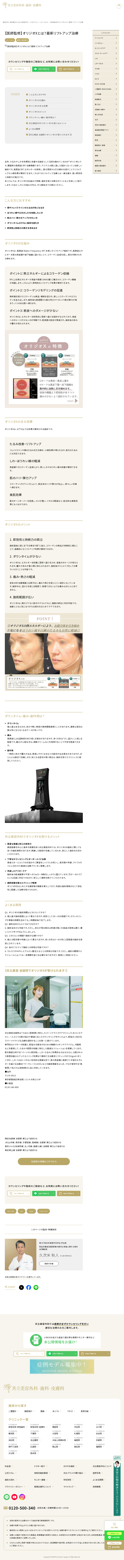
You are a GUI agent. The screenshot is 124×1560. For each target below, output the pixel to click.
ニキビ (97, 74)
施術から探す (17, 1405)
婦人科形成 (99, 114)
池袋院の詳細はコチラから (44, 1161)
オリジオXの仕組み (37, 100)
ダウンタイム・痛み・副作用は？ (42, 117)
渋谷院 (78, 1426)
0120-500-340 (22, 1508)
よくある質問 (34, 128)
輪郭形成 (98, 161)
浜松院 (12, 1439)
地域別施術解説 (41, 1473)
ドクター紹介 (39, 1466)
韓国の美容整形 (22, 40)
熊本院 (34, 1452)
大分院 (12, 1452)
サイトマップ (68, 1486)
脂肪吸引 (28, 1411)
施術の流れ (9, 1479)
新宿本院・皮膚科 (37, 1426)
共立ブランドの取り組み (73, 1473)
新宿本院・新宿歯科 (16, 1426)
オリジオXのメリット (37, 111)
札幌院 (78, 1432)
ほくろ (97, 79)
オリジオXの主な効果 (38, 105)
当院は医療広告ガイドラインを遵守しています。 (23, 1277)
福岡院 (100, 1445)
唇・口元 (98, 104)
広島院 (34, 1445)
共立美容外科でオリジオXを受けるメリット (47, 123)
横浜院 (12, 1432)
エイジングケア (100, 48)
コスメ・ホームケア (101, 53)
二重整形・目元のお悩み (103, 89)
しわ (21, 1211)
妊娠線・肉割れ (100, 109)
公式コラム (9, 1473)
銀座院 (56, 1426)
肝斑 (96, 140)
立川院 (100, 1426)
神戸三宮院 (13, 1445)
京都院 (100, 1439)
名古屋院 (34, 1439)
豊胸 (96, 155)
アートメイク (99, 38)
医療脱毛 (98, 99)
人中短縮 (98, 94)
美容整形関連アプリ (102, 130)
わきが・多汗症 (100, 84)
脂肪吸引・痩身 (100, 145)
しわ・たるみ (10, 40)
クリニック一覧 (18, 1419)
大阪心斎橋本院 (59, 1439)
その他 (97, 69)
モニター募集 (39, 1479)
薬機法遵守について (42, 1486)
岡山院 (56, 1445)
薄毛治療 (98, 150)
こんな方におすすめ (37, 94)
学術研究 (67, 1479)
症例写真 (97, 1473)
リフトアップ (44, 1211)
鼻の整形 (98, 171)
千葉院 (34, 1432)
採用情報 (97, 1486)
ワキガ (70, 1411)
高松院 (78, 1445)
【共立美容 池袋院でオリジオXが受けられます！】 (50, 134)
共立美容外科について (102, 1466)
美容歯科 (98, 135)
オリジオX (10, 1211)
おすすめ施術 (68, 1466)
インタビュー (99, 43)
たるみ (31, 1211)
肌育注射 (85, 1411)
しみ (96, 58)
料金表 (8, 1466)
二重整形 (12, 1411)
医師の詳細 (49, 1263)
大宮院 (56, 1432)
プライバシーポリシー (14, 1486)
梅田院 (78, 1439)
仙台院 (100, 1432)
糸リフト (56, 1411)
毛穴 (96, 120)
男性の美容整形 (100, 125)
